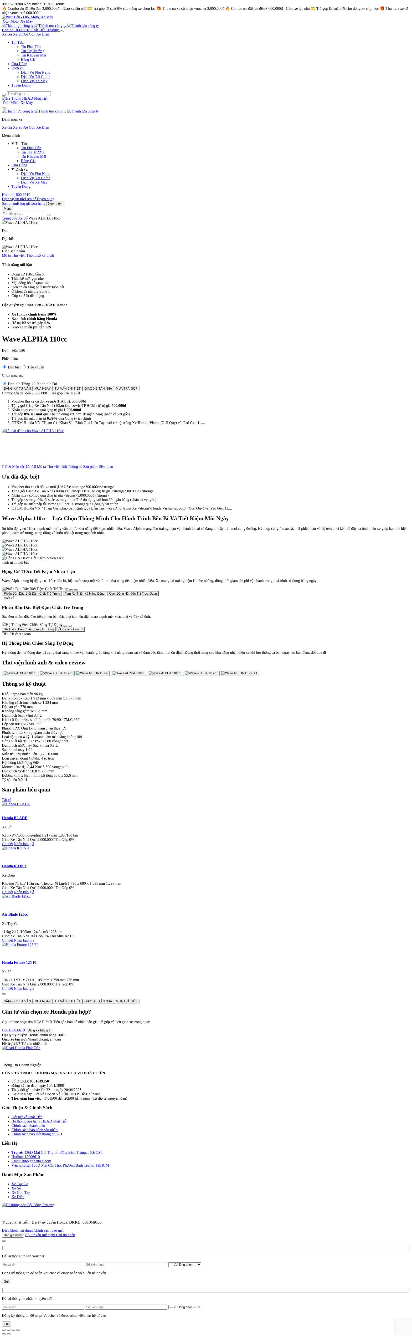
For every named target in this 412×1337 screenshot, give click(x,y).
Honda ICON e (14, 866)
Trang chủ (9, 218)
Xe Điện (42, 34)
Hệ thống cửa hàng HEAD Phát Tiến (39, 1121)
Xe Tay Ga (19, 1184)
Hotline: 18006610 (25, 1157)
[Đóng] (4, 994)
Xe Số (18, 34)
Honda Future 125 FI (19, 962)
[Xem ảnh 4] (128, 673)
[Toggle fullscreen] (13, 1330)
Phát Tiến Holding (45, 30)
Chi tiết (7, 844)
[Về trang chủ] (27, 17)
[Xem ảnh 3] (92, 673)
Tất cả (6, 800)
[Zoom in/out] (18, 1330)
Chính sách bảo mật (48, 1230)
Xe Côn (29, 34)
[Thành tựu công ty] (18, 26)
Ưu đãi (31, 466)
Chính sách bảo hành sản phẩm (34, 1130)
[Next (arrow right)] (8, 1334)
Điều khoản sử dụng (17, 1230)
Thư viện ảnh (57, 466)
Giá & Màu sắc (14, 466)
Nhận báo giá (24, 844)
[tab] (32, 593)
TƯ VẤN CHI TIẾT (68, 388)
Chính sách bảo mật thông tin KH (36, 1134)
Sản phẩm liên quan (98, 466)
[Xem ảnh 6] (200, 673)
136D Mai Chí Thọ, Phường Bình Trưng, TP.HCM (56, 1152)
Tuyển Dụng (21, 85)
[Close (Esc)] (4, 1330)
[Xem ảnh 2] (55, 673)
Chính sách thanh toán (28, 1125)
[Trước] (71, 590)
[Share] (8, 1330)
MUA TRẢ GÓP (127, 388)
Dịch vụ (17, 68)
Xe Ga (7, 34)
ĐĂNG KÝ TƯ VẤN (17, 388)
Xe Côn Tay (20, 1192)
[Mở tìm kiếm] (4, 95)
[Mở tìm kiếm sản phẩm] (49, 214)
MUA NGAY (43, 388)
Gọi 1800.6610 (14, 1030)
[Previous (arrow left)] (4, 1334)
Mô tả (42, 466)
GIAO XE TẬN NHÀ (98, 388)
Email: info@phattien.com (31, 1161)
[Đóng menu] (4, 108)
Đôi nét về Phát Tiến (26, 1117)
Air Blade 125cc (15, 914)
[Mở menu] (62, 31)
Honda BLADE (14, 818)
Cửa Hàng (19, 64)
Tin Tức (17, 42)
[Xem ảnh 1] (19, 673)
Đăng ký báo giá (39, 1030)
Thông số (75, 466)
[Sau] (76, 590)
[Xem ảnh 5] (164, 673)
